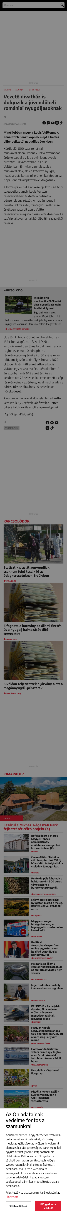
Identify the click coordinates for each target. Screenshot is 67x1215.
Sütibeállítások (18, 1206)
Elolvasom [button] (12, 1197)
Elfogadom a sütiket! (48, 1206)
